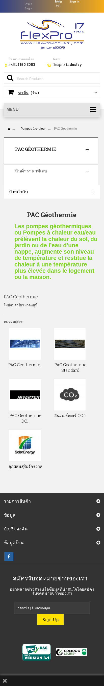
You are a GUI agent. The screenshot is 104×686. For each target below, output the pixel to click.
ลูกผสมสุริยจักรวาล (25, 466)
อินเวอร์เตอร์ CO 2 (70, 415)
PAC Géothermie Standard (70, 367)
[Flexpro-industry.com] (52, 33)
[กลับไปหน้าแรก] (9, 129)
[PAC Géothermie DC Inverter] (25, 394)
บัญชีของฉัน (16, 529)
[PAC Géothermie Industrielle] (25, 344)
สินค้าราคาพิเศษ (31, 171)
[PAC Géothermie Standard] (70, 344)
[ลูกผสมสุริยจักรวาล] (25, 445)
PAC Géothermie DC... (25, 418)
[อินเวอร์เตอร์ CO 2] (70, 394)
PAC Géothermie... (25, 364)
